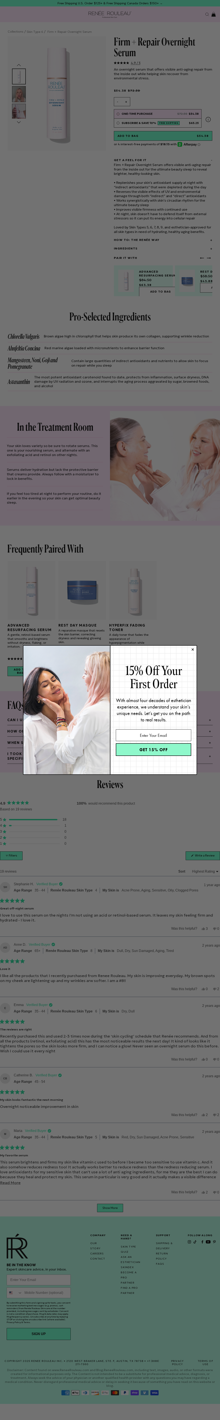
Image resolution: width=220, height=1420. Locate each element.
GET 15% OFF (153, 749)
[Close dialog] (193, 649)
